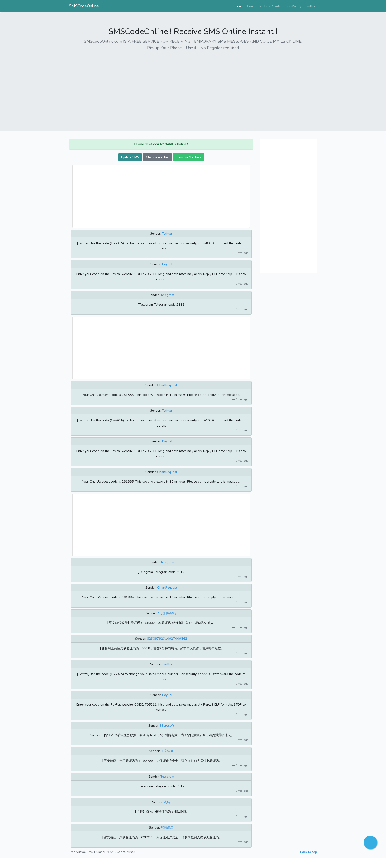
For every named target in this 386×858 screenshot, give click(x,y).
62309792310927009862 (167, 638)
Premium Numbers (188, 157)
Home (240, 6)
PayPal (167, 264)
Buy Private (272, 6)
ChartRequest (167, 385)
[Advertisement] (193, 86)
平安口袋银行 (167, 613)
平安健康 (167, 751)
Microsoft (167, 725)
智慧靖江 (167, 827)
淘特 (167, 802)
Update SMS (130, 157)
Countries (254, 6)
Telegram (167, 295)
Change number (157, 157)
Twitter (310, 6)
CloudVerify (292, 6)
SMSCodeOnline (84, 6)
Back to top (308, 852)
